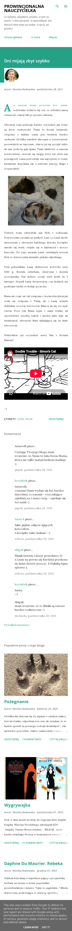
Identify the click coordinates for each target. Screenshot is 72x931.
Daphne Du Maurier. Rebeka (33, 863)
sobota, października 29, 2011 (34, 539)
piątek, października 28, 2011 (33, 470)
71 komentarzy (32, 842)
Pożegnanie (16, 701)
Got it (46, 927)
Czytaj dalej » (58, 739)
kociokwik (21, 480)
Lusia (20, 419)
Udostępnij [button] (56, 419)
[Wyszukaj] (57, 6)
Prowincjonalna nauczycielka (24, 8)
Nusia (29, 419)
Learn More (30, 927)
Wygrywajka (17, 805)
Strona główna (13, 37)
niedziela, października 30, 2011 (35, 616)
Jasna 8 (19, 519)
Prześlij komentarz (17, 625)
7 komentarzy (31, 739)
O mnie (35, 37)
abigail (19, 549)
